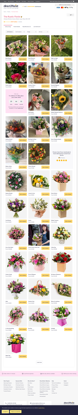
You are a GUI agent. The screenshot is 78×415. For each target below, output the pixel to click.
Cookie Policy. (41, 408)
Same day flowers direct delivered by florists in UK (61, 1)
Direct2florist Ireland (44, 383)
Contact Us (54, 393)
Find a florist (30, 387)
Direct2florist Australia (45, 389)
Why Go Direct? (11, 1)
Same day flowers (8, 383)
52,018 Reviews (38, 6)
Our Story (30, 383)
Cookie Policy (55, 387)
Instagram (66, 385)
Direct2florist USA (44, 394)
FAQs (53, 391)
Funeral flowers (7, 391)
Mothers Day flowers (20, 389)
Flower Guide (31, 395)
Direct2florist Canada (44, 387)
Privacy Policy (55, 385)
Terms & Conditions (56, 383)
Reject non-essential (15, 411)
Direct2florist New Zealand (44, 391)
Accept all (5, 411)
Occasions (38, 1)
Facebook (66, 383)
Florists (8, 11)
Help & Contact (31, 1)
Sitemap (53, 389)
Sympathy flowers (8, 389)
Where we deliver (31, 393)
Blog (29, 385)
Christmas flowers (20, 385)
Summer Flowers (19, 383)
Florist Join (18, 1)
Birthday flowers (7, 385)
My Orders (24, 1)
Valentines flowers (20, 387)
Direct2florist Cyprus (44, 385)
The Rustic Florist (14, 11)
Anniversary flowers (8, 387)
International (42, 396)
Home (5, 1)
